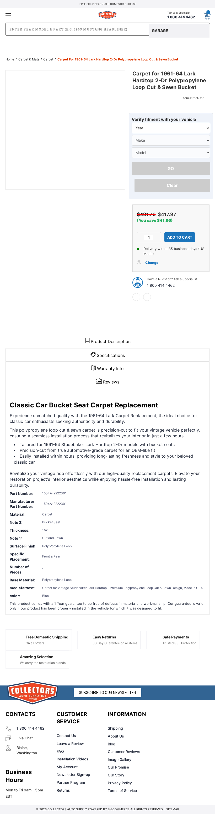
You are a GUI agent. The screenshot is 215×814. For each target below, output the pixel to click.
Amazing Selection (36, 656)
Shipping (115, 728)
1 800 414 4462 (161, 285)
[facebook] (136, 297)
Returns (63, 790)
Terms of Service (122, 790)
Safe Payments (176, 637)
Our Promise (118, 767)
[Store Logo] (33, 692)
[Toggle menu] (39, 15)
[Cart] (206, 15)
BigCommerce (119, 809)
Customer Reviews (124, 751)
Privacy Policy (120, 783)
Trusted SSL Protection (179, 643)
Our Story (116, 775)
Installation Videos (72, 759)
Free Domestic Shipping (47, 637)
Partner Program (71, 782)
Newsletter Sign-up (73, 774)
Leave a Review (70, 743)
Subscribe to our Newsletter (107, 692)
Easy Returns (104, 637)
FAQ (60, 751)
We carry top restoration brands (43, 663)
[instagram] (180, 714)
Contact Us (66, 735)
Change (151, 262)
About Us (116, 736)
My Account (67, 767)
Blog (111, 744)
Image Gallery (119, 759)
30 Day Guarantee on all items (115, 643)
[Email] (147, 297)
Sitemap (172, 809)
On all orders (35, 643)
